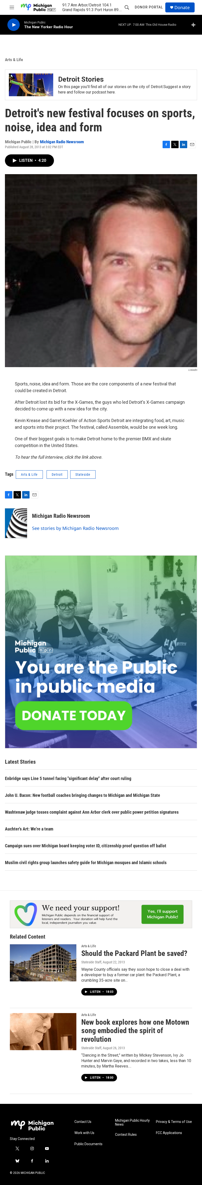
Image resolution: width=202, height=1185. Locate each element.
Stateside (82, 474)
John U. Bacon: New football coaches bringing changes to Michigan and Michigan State (82, 795)
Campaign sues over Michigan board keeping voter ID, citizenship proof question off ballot (85, 845)
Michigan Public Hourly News (132, 1122)
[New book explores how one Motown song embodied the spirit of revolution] (43, 1031)
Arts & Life (14, 59)
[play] (13, 25)
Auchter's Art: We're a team (29, 828)
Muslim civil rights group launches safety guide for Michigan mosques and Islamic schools (86, 862)
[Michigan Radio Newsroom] (16, 523)
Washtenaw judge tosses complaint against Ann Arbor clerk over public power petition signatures (92, 812)
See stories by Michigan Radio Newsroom (75, 528)
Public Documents (88, 1144)
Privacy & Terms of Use (174, 1122)
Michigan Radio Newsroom (62, 141)
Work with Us (84, 1133)
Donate (182, 7)
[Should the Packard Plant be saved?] (43, 962)
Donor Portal (149, 7)
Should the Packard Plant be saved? (134, 953)
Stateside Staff (91, 962)
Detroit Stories (81, 79)
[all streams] (194, 25)
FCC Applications (169, 1133)
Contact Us (82, 1122)
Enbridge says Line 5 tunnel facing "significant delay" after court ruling (68, 778)
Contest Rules (126, 1135)
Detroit (57, 474)
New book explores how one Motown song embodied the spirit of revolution (135, 1031)
